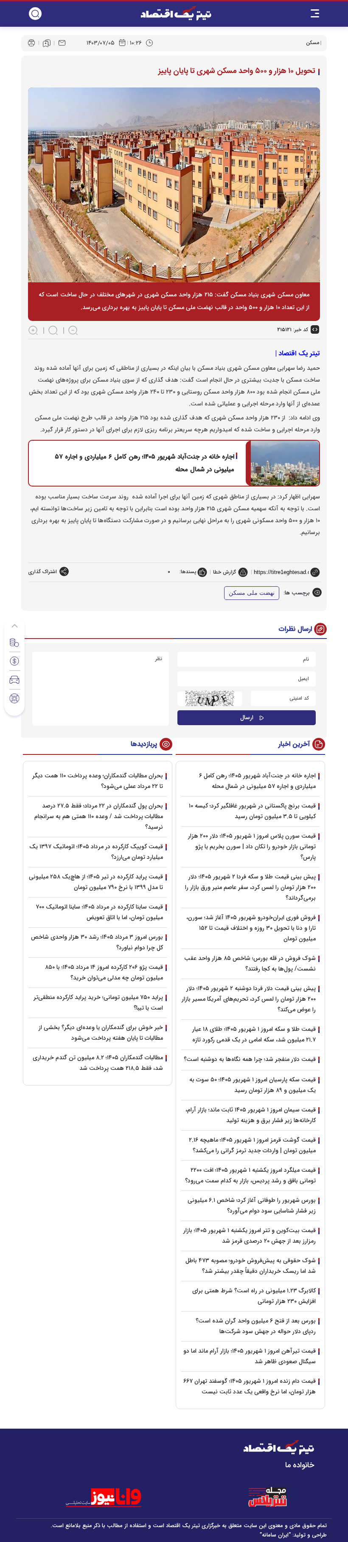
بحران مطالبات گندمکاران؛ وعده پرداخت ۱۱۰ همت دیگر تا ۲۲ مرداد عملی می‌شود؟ (97, 781)
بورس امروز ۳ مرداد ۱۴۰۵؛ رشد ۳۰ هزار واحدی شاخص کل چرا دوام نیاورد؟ (97, 942)
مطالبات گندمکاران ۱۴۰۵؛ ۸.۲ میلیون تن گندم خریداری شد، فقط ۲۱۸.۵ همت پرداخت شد (98, 1063)
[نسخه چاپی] (31, 43)
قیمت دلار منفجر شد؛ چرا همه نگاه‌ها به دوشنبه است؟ (250, 1059)
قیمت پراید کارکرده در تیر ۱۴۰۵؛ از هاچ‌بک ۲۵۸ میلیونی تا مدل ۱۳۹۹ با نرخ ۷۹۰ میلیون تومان (96, 882)
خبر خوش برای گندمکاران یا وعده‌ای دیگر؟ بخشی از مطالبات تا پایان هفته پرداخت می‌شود (101, 1033)
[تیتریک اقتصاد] (176, 13)
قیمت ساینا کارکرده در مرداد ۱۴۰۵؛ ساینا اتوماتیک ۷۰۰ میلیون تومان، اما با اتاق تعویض (99, 912)
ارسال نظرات (295, 629)
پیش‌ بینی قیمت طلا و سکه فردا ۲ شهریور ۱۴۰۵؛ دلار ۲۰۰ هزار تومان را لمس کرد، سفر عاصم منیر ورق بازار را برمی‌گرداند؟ (250, 887)
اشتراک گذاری (42, 572)
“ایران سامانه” (275, 1535)
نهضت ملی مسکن (252, 593)
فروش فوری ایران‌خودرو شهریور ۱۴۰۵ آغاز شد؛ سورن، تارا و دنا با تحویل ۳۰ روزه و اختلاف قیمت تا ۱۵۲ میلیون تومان (251, 928)
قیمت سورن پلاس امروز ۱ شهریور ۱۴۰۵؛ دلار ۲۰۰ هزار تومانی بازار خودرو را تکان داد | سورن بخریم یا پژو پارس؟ (252, 846)
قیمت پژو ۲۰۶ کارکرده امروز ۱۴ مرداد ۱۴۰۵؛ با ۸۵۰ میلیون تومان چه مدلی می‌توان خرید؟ (104, 972)
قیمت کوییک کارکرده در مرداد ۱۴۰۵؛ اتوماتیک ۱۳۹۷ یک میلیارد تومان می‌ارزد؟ (96, 852)
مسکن (312, 43)
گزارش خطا (224, 572)
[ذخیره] (46, 43)
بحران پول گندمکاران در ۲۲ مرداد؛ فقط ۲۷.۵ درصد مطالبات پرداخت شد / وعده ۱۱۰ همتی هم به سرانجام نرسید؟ (98, 816)
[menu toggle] (315, 13)
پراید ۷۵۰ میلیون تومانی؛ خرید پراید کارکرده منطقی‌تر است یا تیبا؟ (98, 1003)
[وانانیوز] (114, 1498)
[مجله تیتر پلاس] (267, 1498)
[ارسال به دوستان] (62, 43)
